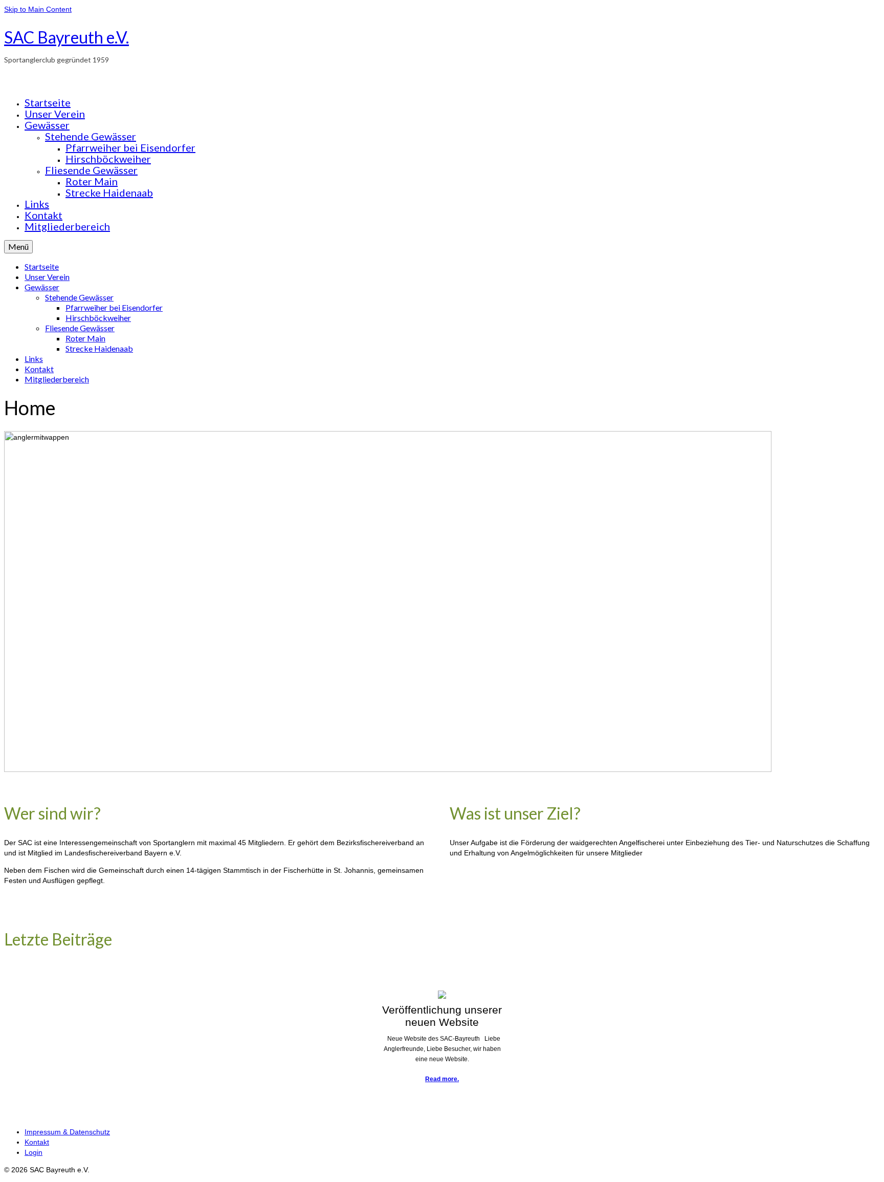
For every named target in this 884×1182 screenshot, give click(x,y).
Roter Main (91, 181)
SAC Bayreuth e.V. (66, 37)
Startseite (48, 102)
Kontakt (43, 215)
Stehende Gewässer (90, 136)
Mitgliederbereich (67, 226)
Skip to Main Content (38, 9)
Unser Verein (55, 114)
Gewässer (47, 125)
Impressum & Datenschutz (67, 1132)
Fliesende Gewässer (91, 170)
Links (37, 204)
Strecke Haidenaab (109, 192)
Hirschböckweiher (108, 159)
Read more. (442, 1079)
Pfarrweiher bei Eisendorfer (130, 147)
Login (33, 1152)
